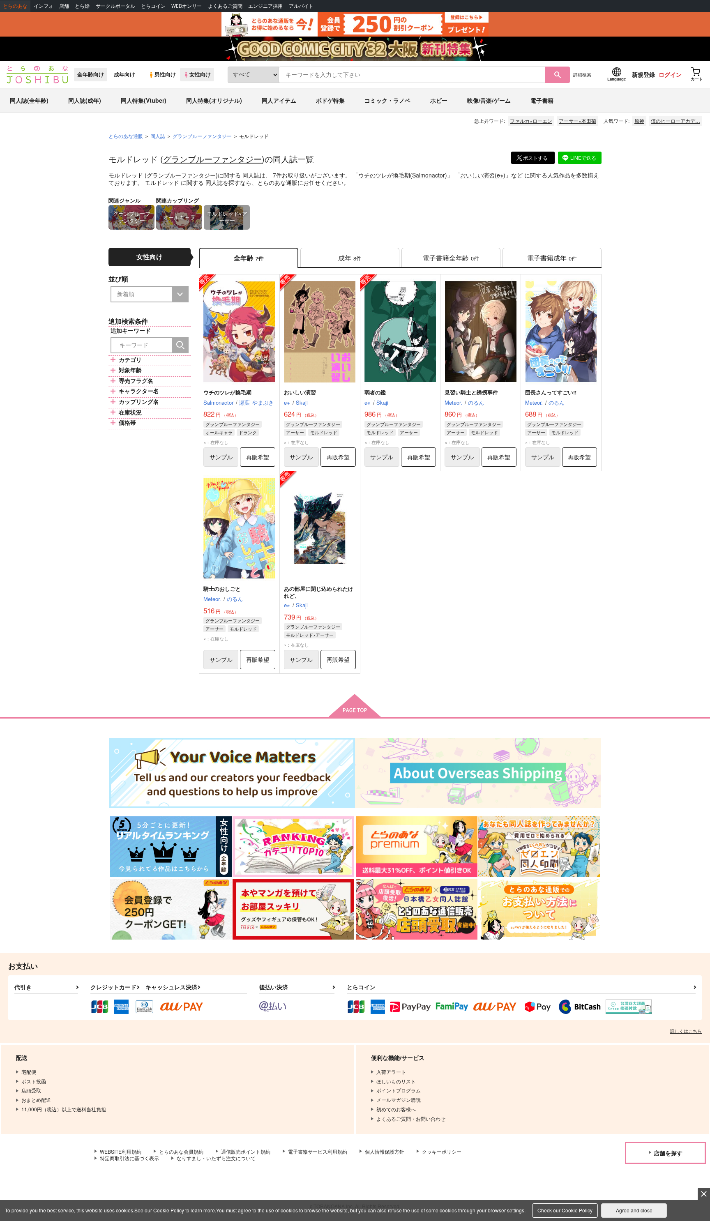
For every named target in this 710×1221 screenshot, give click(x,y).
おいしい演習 (477, 175)
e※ (500, 175)
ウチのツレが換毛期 (384, 175)
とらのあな (15, 5)
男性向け (165, 74)
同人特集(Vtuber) (143, 100)
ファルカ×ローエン (531, 120)
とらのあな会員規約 (181, 1151)
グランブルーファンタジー (212, 159)
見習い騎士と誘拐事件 (471, 392)
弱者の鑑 (375, 392)
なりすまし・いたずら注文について (216, 1157)
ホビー (438, 100)
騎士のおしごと (222, 588)
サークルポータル (115, 5)
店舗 (64, 5)
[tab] (349, 258)
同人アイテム (279, 100)
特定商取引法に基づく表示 (129, 1157)
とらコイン (153, 5)
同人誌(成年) (84, 100)
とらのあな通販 (125, 135)
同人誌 (157, 135)
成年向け (124, 74)
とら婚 (82, 5)
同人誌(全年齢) (29, 100)
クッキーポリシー (441, 1151)
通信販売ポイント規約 (245, 1151)
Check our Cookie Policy (564, 1210)
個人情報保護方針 (384, 1151)
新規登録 (643, 74)
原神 (639, 120)
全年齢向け (90, 74)
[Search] (180, 345)
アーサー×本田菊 (577, 120)
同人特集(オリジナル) (214, 100)
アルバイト (301, 5)
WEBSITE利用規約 (120, 1151)
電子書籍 (541, 100)
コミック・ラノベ (387, 100)
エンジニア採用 (265, 5)
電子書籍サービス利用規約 (317, 1151)
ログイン (670, 74)
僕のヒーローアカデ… (675, 120)
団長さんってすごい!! (550, 392)
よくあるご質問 (225, 5)
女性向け (200, 74)
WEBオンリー (186, 5)
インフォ (43, 5)
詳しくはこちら (686, 1030)
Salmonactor (428, 175)
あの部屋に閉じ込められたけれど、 (318, 592)
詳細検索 (582, 74)
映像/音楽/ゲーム (489, 100)
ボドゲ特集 (330, 100)
